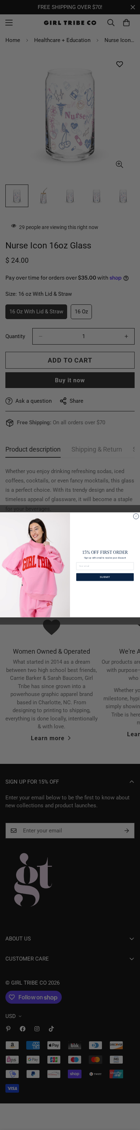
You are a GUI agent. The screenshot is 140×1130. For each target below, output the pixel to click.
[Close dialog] (136, 516)
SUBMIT (105, 577)
